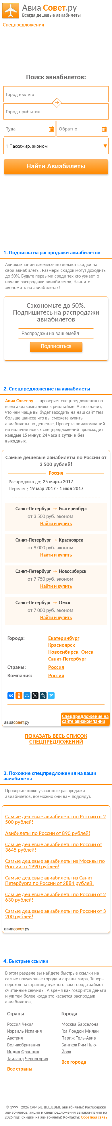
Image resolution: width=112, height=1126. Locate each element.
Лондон (76, 1031)
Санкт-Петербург (67, 659)
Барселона (88, 1024)
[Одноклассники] (19, 695)
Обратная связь (94, 1117)
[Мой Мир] (27, 695)
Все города (73, 1062)
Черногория (36, 1059)
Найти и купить (56, 523)
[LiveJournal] (43, 695)
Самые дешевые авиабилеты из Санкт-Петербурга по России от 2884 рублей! (49, 880)
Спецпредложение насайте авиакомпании (85, 719)
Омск (87, 652)
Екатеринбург (63, 638)
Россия (56, 667)
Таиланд (15, 1059)
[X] (35, 695)
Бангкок (69, 1045)
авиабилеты (51, 11)
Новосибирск (63, 652)
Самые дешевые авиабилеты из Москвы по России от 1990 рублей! (55, 864)
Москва (68, 1024)
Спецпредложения (23, 25)
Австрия (15, 1038)
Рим (82, 1045)
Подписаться (56, 346)
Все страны (19, 1069)
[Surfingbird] (51, 695)
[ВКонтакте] (10, 695)
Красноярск (61, 645)
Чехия (28, 1024)
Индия (13, 1052)
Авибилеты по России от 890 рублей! (47, 833)
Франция (30, 1052)
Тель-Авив (86, 1038)
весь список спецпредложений (56, 739)
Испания (33, 1031)
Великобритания (23, 1045)
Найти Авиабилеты (56, 166)
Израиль (15, 1031)
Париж (68, 1038)
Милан (92, 1031)
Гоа (64, 1031)
